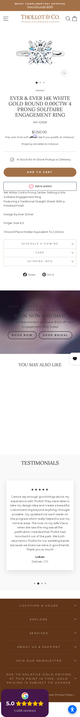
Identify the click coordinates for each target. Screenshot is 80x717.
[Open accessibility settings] (72, 709)
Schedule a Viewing (40, 243)
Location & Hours (38, 605)
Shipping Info (39, 261)
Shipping (26, 143)
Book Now (22, 335)
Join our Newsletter (39, 660)
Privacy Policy (64, 694)
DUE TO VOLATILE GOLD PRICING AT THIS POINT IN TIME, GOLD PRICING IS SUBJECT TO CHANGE (39, 678)
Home (39, 90)
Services (39, 633)
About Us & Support (39, 646)
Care (40, 252)
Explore (39, 619)
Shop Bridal (55, 335)
